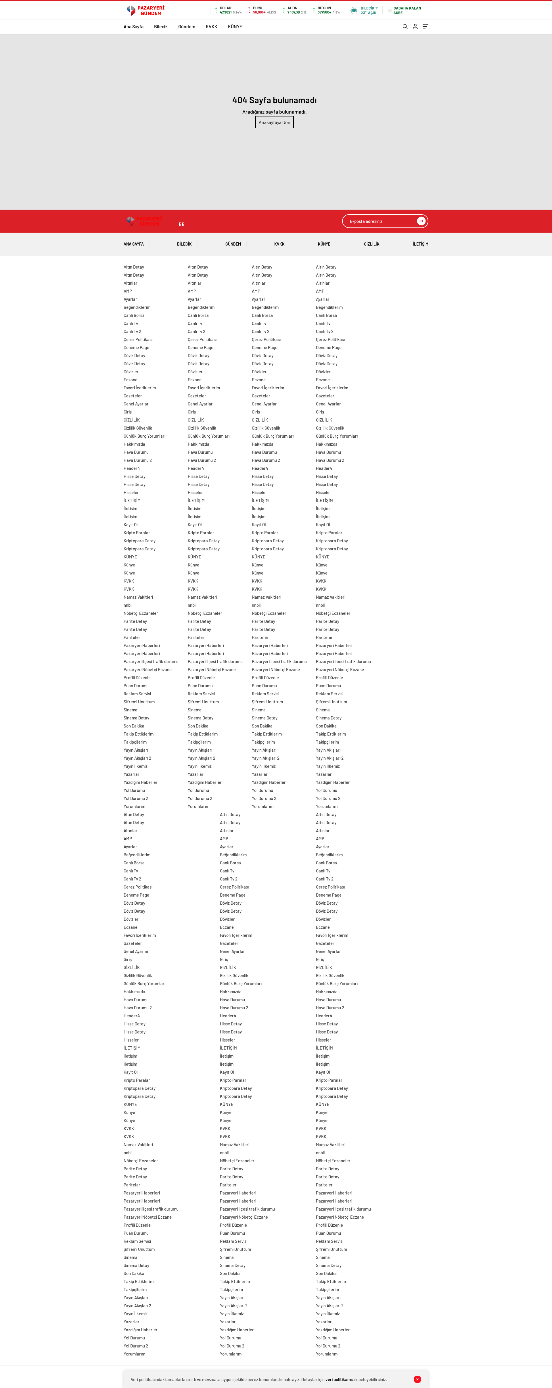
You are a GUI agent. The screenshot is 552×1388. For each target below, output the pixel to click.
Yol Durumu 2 (136, 798)
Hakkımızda (134, 444)
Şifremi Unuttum (139, 701)
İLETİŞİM (420, 244)
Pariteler (132, 637)
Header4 (132, 468)
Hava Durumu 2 (138, 460)
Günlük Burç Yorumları (144, 436)
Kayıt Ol (131, 524)
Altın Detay (134, 266)
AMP (128, 291)
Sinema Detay (136, 717)
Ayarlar (130, 299)
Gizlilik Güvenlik (138, 427)
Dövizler (131, 371)
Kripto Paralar (137, 532)
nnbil (128, 605)
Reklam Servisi (137, 693)
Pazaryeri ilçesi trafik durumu (151, 661)
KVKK (211, 26)
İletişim (130, 508)
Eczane (130, 379)
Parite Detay (135, 621)
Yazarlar (131, 774)
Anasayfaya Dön (274, 122)
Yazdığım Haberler (141, 782)
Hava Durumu (136, 452)
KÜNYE (235, 26)
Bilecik (161, 26)
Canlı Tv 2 (132, 331)
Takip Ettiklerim (139, 733)
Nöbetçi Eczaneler (141, 613)
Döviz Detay (134, 355)
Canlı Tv (131, 323)
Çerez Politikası (138, 339)
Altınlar (130, 283)
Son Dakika (134, 725)
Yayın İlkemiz (135, 766)
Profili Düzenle (137, 677)
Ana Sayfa (133, 26)
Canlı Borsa (134, 315)
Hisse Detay (134, 476)
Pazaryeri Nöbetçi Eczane (148, 669)
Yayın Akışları (136, 750)
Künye (129, 564)
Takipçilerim (135, 741)
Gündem (186, 26)
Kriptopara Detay (140, 540)
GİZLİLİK (371, 244)
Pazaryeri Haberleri (142, 645)
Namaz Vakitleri (138, 597)
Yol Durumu (134, 790)
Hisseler (131, 492)
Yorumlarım (134, 806)
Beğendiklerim (137, 307)
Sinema (130, 709)
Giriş (128, 411)
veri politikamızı (339, 1379)
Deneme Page (136, 347)
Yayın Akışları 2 (137, 758)
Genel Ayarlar (136, 403)
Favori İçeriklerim (140, 387)
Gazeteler (133, 395)
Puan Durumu (136, 685)
